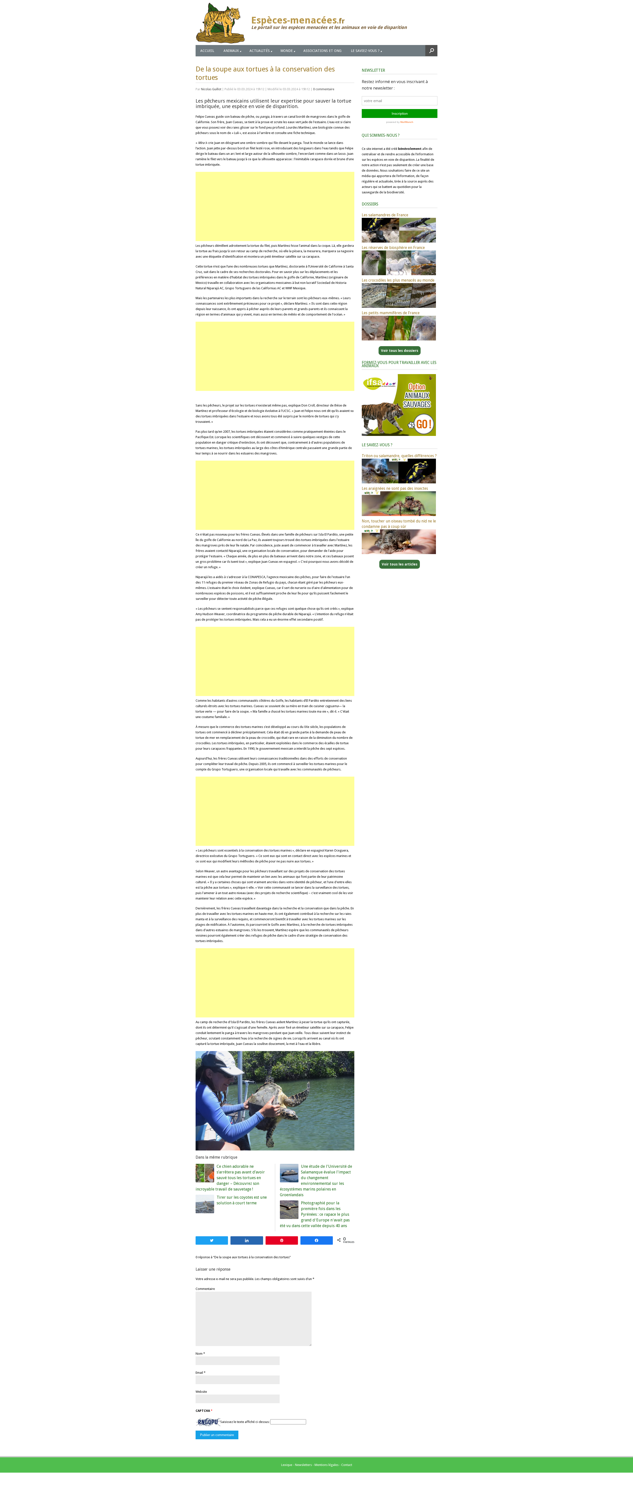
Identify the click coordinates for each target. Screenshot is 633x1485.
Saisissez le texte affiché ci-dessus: (245, 1422)
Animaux (231, 51)
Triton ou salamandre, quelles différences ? (399, 455)
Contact (346, 1465)
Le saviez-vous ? (365, 51)
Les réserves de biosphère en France (393, 247)
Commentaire (205, 1289)
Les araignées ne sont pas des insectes (395, 488)
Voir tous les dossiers (399, 351)
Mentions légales (327, 1465)
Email (199, 1372)
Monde (286, 51)
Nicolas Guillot (211, 89)
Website (201, 1392)
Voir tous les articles (399, 564)
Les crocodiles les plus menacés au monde (398, 280)
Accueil (207, 51)
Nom (199, 1353)
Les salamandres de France (385, 215)
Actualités (259, 51)
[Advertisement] (275, 206)
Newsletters (303, 1465)
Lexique (286, 1465)
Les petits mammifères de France (391, 313)
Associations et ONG (322, 51)
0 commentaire (323, 89)
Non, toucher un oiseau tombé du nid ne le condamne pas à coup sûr (399, 524)
